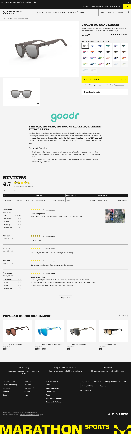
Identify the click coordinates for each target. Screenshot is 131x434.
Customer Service (9, 381)
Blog (26, 395)
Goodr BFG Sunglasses (107, 344)
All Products (11, 18)
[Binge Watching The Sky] (116, 64)
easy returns (119, 85)
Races (106, 6)
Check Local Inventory (92, 92)
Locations (86, 6)
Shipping (6, 395)
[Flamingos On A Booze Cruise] (85, 52)
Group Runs (99, 6)
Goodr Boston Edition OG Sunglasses (48, 344)
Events (93, 6)
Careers (27, 392)
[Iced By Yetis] (92, 46)
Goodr (26, 18)
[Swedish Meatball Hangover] (85, 64)
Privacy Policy (7, 412)
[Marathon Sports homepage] (12, 12)
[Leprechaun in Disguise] (100, 58)
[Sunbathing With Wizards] (124, 46)
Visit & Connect (52, 381)
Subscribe (84, 391)
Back (5, 18)
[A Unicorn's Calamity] (108, 52)
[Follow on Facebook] (112, 413)
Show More (65, 298)
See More (122, 316)
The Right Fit (29, 388)
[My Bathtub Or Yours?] (92, 64)
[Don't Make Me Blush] (108, 58)
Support (112, 6)
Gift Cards (6, 388)
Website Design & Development (29, 414)
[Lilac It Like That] (92, 58)
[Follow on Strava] (123, 413)
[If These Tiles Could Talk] (100, 64)
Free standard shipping (16, 371)
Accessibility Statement (30, 412)
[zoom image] (76, 75)
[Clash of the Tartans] (124, 64)
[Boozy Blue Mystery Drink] (85, 70)
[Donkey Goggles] (92, 52)
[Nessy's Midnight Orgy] (108, 46)
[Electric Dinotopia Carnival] (116, 46)
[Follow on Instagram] (109, 413)
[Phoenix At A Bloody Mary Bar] (124, 58)
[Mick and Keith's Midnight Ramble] (116, 58)
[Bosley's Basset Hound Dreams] (124, 52)
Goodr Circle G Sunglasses (13, 344)
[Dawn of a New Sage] (92, 70)
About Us (27, 381)
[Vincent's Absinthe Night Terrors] (100, 52)
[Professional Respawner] (108, 64)
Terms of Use (17, 412)
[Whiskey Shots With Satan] (116, 52)
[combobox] (114, 12)
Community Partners (53, 402)
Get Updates (87, 386)
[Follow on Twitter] (116, 413)
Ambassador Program (54, 398)
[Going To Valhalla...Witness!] (85, 46)
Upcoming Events (52, 388)
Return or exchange (56, 371)
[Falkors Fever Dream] (100, 46)
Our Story (27, 385)
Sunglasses (19, 18)
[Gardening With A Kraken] (85, 58)
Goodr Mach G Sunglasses (77, 344)
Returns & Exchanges (10, 385)
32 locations (95, 371)
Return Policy (32, 2)
